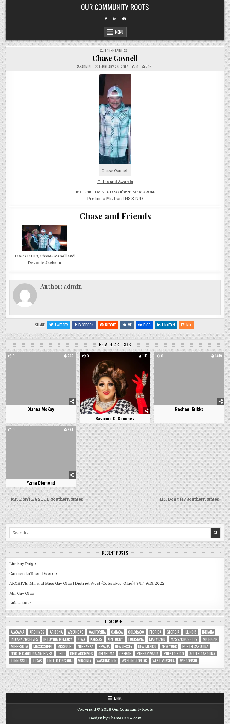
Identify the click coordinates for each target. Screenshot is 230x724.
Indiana (208, 632)
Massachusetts (184, 639)
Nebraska (85, 646)
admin (86, 66)
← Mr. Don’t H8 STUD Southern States (44, 499)
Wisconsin (188, 661)
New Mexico (147, 646)
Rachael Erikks (189, 409)
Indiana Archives (24, 639)
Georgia (173, 632)
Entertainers (116, 50)
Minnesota (19, 646)
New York (169, 646)
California (97, 632)
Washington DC (134, 661)
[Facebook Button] (106, 19)
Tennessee (19, 661)
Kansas (96, 639)
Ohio (61, 653)
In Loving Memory (57, 639)
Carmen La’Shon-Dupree (33, 573)
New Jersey (124, 646)
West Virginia (163, 661)
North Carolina (195, 646)
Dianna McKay (40, 409)
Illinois (191, 632)
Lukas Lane (20, 603)
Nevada (104, 646)
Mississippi (42, 646)
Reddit (110, 324)
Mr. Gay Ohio (21, 593)
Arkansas (76, 632)
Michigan (210, 639)
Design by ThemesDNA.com (115, 718)
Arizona (56, 632)
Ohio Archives (81, 653)
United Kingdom (60, 661)
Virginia (84, 661)
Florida (155, 632)
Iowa (81, 639)
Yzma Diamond (41, 483)
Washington (106, 661)
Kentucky (115, 639)
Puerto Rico (174, 653)
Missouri (65, 646)
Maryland (157, 639)
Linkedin (168, 324)
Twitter (61, 324)
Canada (117, 632)
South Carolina (202, 653)
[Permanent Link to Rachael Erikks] (189, 378)
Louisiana (136, 639)
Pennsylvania (147, 653)
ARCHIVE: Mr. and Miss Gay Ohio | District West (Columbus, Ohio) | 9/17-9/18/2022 (86, 583)
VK (130, 324)
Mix (188, 324)
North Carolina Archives (31, 653)
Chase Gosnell (115, 58)
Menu (119, 32)
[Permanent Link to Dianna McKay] (40, 378)
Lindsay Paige (22, 563)
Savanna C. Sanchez (115, 419)
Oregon (125, 653)
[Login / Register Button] (124, 19)
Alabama (17, 632)
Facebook (85, 324)
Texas (37, 661)
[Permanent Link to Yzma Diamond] (40, 452)
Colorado (136, 632)
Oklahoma (106, 653)
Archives (37, 632)
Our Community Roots (115, 6)
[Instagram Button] (115, 19)
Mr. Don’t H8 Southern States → (191, 499)
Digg (147, 324)
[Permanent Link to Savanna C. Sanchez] (115, 383)
